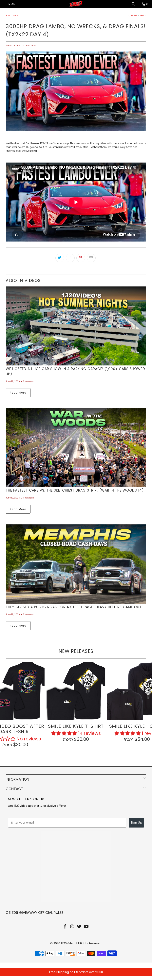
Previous (133, 16)
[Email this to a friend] (91, 258)
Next (142, 16)
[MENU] (2, 4)
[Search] (133, 4)
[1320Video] (76, 4)
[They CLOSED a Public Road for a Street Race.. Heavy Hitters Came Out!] (76, 563)
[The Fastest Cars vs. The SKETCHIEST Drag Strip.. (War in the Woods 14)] (76, 447)
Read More (18, 393)
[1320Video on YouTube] (86, 926)
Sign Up (136, 822)
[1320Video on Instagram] (72, 926)
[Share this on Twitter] (59, 258)
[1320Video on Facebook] (65, 926)
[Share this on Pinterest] (80, 258)
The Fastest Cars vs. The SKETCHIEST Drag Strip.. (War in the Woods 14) (75, 490)
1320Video (67, 943)
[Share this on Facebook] (70, 258)
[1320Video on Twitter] (79, 926)
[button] (64, 733)
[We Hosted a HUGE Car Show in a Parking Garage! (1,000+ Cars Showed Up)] (76, 325)
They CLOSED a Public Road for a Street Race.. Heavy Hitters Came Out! (74, 607)
